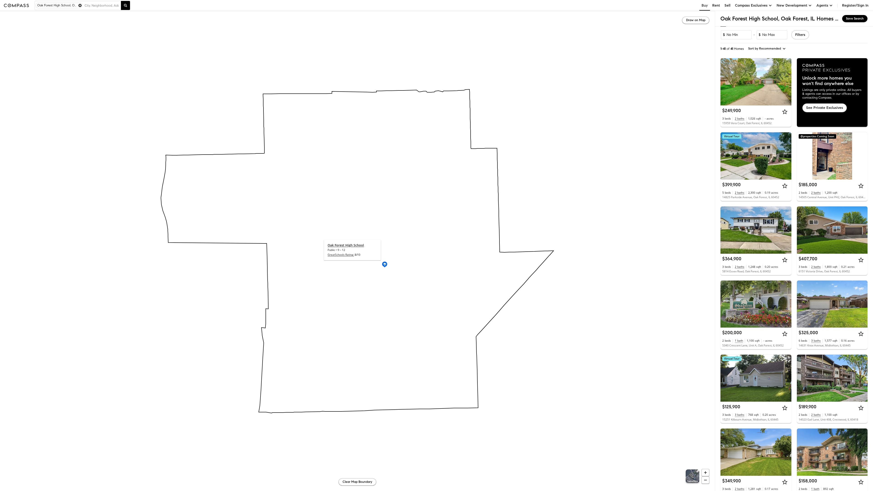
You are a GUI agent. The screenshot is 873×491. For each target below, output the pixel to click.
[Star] (785, 111)
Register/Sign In (855, 5)
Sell (727, 5)
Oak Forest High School (346, 245)
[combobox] (102, 5)
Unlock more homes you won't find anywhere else (827, 80)
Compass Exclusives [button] (751, 5)
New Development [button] (792, 5)
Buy (705, 5)
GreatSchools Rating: (341, 255)
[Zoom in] (705, 472)
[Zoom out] (705, 480)
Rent (716, 5)
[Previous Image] (726, 81)
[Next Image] (786, 81)
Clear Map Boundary (357, 482)
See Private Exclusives (824, 107)
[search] (125, 5)
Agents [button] (822, 5)
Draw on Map (695, 20)
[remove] (80, 5)
